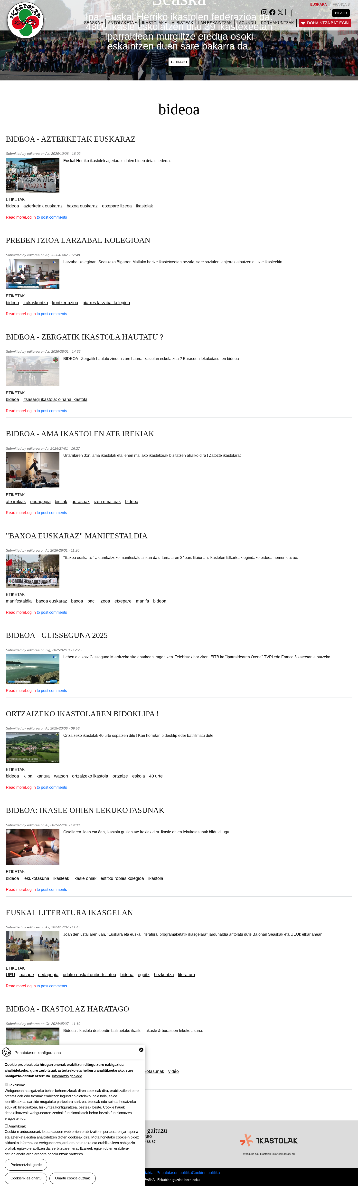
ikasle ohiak (85, 878)
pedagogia (40, 501)
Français (341, 4)
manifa (142, 601)
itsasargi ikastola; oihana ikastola (55, 399)
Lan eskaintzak (215, 23)
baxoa (77, 601)
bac (90, 601)
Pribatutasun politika (174, 1173)
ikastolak (144, 206)
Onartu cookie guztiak (72, 1178)
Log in (30, 217)
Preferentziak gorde (26, 1165)
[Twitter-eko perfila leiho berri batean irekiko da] (280, 12)
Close (141, 1050)
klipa (27, 776)
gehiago (179, 62)
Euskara (318, 4)
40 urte (156, 776)
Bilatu (341, 13)
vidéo (173, 1071)
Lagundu (246, 23)
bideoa (12, 206)
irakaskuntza (35, 302)
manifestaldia (19, 601)
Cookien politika (206, 1173)
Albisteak (182, 23)
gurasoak (81, 501)
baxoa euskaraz (82, 206)
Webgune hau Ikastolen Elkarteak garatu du (269, 1153)
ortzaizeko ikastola (90, 776)
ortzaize (120, 776)
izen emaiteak (107, 501)
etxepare (123, 601)
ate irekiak (16, 501)
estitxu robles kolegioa (122, 878)
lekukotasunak (150, 1071)
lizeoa (104, 601)
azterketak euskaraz (43, 206)
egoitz (144, 974)
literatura (186, 974)
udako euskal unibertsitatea (89, 974)
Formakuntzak (277, 23)
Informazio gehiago (67, 1076)
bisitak (61, 501)
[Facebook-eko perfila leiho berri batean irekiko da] (272, 12)
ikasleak (61, 878)
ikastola (155, 878)
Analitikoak (17, 1126)
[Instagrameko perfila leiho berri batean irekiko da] (264, 12)
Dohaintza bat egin (328, 23)
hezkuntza (164, 974)
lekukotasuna (36, 878)
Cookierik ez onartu (25, 1178)
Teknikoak (17, 1085)
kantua (43, 776)
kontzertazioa (65, 302)
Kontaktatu (147, 1173)
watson (61, 776)
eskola (138, 776)
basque (26, 974)
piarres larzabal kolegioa (106, 302)
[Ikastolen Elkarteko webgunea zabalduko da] (269, 1140)
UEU (10, 974)
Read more (15, 217)
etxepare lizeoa (117, 206)
